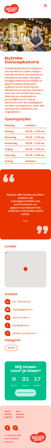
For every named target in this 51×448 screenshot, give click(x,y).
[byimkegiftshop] (7, 325)
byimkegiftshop (21, 325)
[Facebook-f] (7, 427)
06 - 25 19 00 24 (21, 302)
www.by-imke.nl (21, 318)
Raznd (7, 439)
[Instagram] (15, 427)
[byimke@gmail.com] (7, 309)
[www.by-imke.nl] (7, 317)
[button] (25, 269)
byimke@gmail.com (23, 310)
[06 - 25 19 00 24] (7, 301)
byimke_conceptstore (24, 333)
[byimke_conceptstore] (7, 333)
